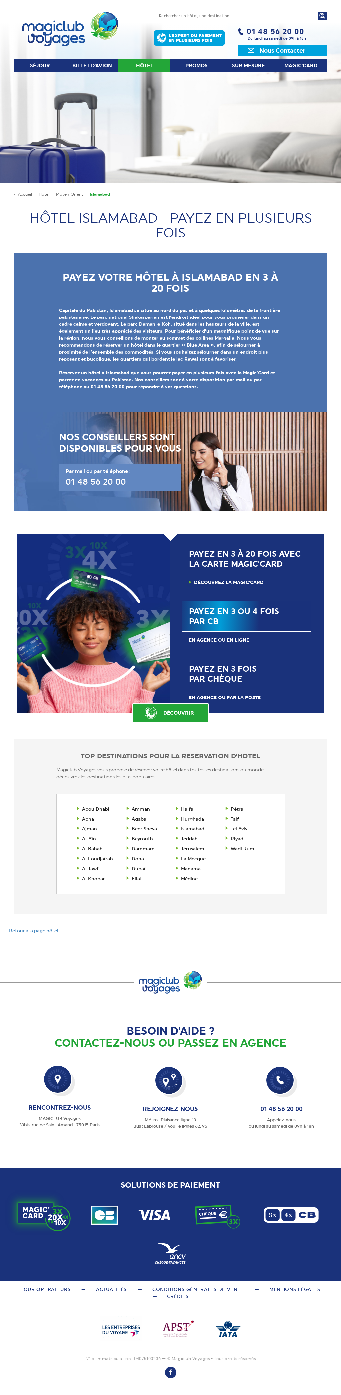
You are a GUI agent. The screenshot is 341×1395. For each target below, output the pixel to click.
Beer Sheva (144, 828)
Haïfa (187, 809)
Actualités (111, 1289)
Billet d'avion (92, 66)
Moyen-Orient (69, 194)
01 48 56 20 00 (275, 31)
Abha (88, 819)
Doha (138, 858)
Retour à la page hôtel (33, 930)
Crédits (177, 1296)
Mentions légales (294, 1289)
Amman (141, 809)
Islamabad (192, 828)
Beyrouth (142, 838)
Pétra (237, 809)
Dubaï (138, 868)
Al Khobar (93, 878)
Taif (235, 819)
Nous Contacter (282, 50)
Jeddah (189, 838)
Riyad (237, 838)
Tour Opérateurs (46, 1289)
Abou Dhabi (95, 809)
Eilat (137, 878)
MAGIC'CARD (300, 66)
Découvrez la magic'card (229, 582)
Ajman (89, 828)
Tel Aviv (239, 828)
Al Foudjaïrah (97, 858)
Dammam (143, 848)
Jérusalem (192, 848)
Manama (191, 868)
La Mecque (193, 858)
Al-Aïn (89, 838)
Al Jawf (90, 868)
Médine (189, 878)
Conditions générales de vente (198, 1289)
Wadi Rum (242, 848)
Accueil (25, 194)
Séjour (40, 66)
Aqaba (139, 819)
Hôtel (144, 66)
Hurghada (192, 819)
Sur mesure (248, 66)
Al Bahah (92, 848)
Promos (196, 66)
